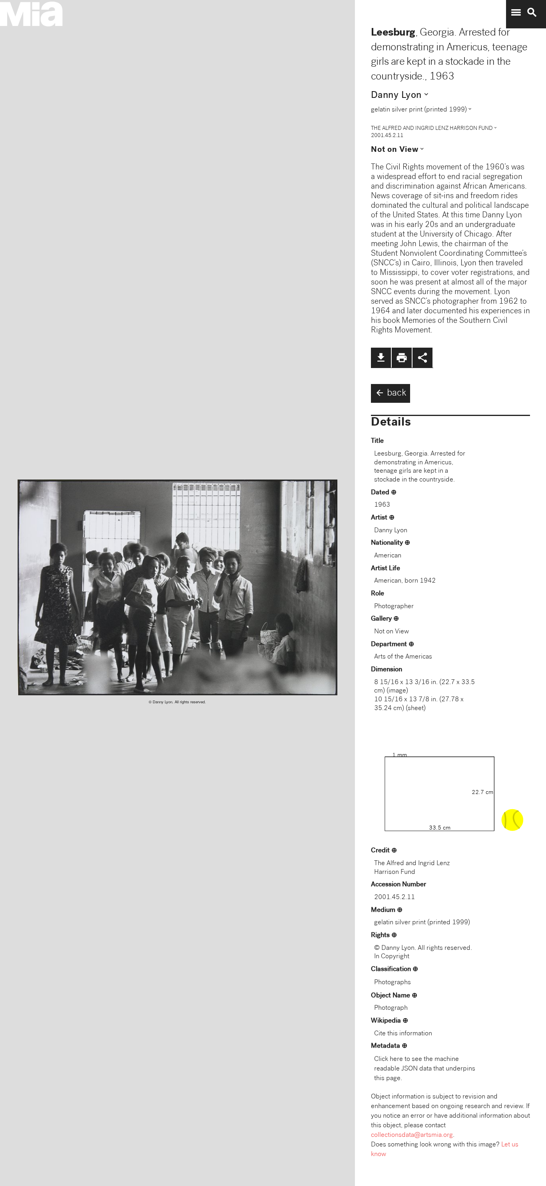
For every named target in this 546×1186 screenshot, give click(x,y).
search (532, 12)
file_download (381, 358)
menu (516, 12)
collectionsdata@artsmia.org (412, 1135)
